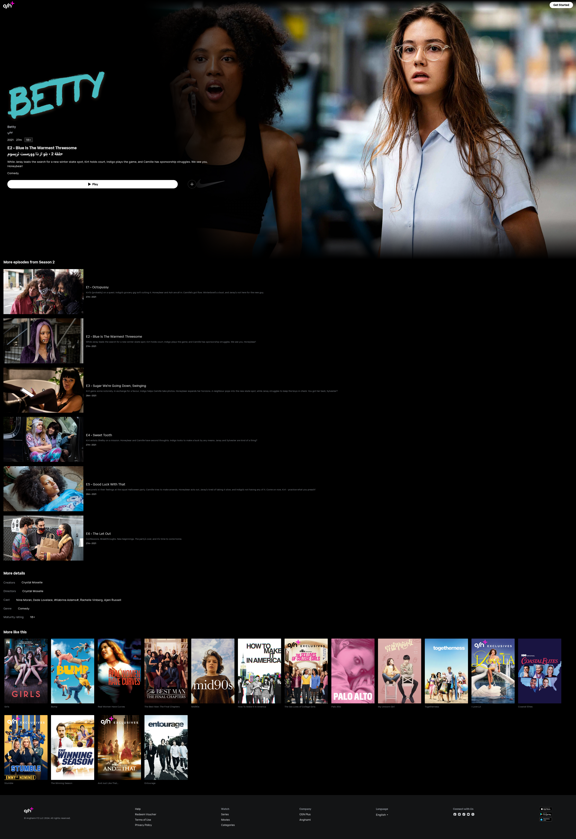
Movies (225, 820)
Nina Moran (24, 600)
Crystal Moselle (32, 582)
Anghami (305, 820)
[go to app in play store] (545, 814)
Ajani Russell (112, 600)
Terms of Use (143, 820)
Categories (228, 825)
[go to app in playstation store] (545, 819)
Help (138, 809)
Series (225, 814)
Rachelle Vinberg (91, 600)
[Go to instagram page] (459, 814)
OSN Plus (305, 814)
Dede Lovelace (43, 600)
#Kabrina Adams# (66, 600)
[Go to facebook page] (455, 814)
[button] (561, 5)
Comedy (23, 608)
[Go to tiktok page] (464, 814)
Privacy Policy (143, 825)
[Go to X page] (473, 814)
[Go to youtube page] (468, 814)
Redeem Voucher (145, 814)
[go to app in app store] (545, 809)
